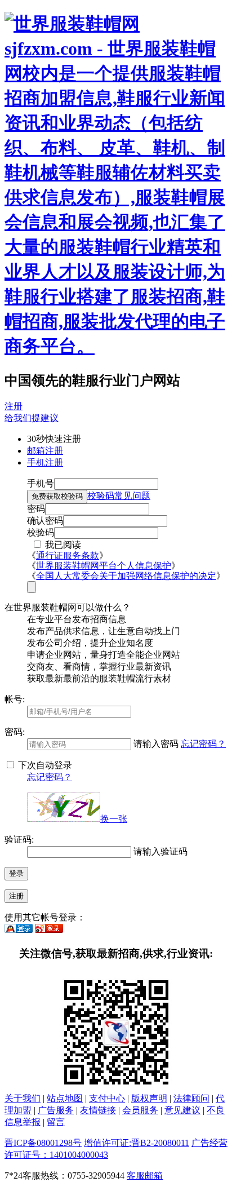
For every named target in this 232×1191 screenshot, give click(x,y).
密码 (36, 508)
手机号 (40, 483)
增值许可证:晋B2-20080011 (136, 1143)
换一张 (113, 818)
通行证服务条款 (67, 555)
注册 (14, 406)
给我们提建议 (32, 418)
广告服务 (56, 1110)
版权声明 (149, 1098)
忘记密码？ (203, 744)
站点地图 (65, 1098)
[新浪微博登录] (49, 930)
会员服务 (140, 1110)
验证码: (19, 839)
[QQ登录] (19, 930)
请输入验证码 (160, 851)
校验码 (40, 532)
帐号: (15, 699)
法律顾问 (191, 1098)
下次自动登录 (44, 765)
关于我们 (23, 1098)
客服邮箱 (145, 1175)
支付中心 (107, 1098)
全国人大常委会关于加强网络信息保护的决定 (126, 576)
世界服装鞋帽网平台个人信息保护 (103, 565)
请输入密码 (156, 744)
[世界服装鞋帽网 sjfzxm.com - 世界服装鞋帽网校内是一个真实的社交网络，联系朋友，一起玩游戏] (116, 346)
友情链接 (98, 1110)
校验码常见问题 (118, 496)
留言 (56, 1122)
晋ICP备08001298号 (43, 1143)
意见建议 (182, 1110)
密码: (15, 732)
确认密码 (45, 520)
